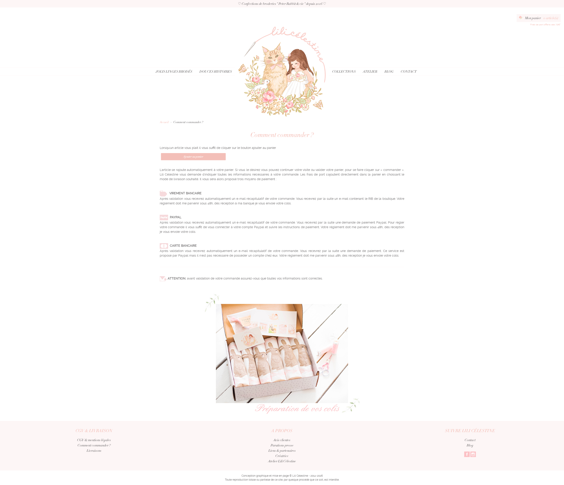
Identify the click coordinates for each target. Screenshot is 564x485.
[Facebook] (467, 454)
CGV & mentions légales (94, 440)
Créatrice (281, 456)
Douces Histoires (215, 71)
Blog (388, 71)
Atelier (370, 71)
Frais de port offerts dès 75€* (545, 24)
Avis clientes (281, 440)
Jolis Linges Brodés (174, 71)
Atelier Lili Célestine (282, 461)
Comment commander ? (94, 445)
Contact (409, 71)
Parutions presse (282, 445)
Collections (344, 71)
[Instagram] (473, 454)
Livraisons (94, 450)
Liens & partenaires (282, 450)
